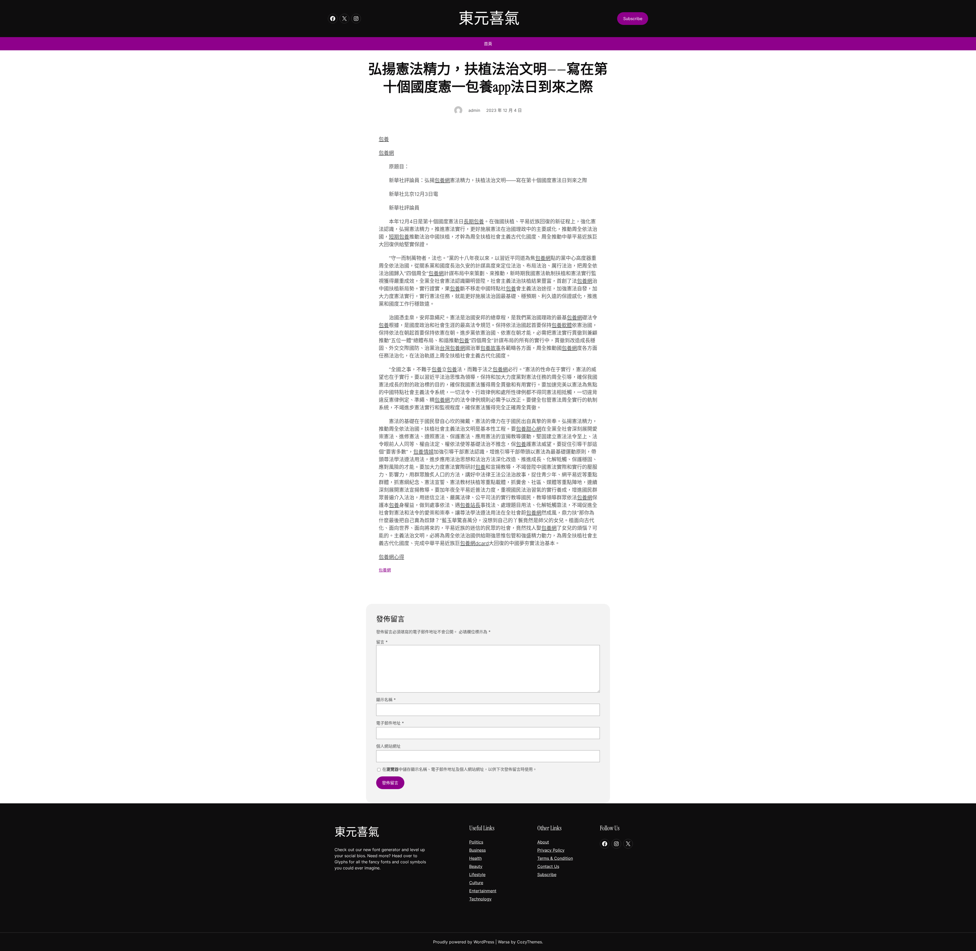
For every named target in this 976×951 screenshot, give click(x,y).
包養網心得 (391, 557)
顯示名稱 (386, 699)
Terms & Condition (555, 858)
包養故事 (490, 348)
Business (477, 850)
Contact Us (548, 866)
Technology (480, 898)
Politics (476, 842)
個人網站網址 (388, 746)
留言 (382, 642)
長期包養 (474, 222)
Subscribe (546, 874)
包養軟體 (562, 325)
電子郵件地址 (390, 723)
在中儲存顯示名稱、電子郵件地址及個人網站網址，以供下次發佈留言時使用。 (459, 769)
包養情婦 (423, 452)
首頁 (488, 43)
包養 (384, 139)
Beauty (475, 866)
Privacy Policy (551, 850)
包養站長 (470, 505)
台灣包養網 (452, 348)
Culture (476, 882)
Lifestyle (477, 874)
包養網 (386, 153)
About (543, 842)
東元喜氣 (489, 18)
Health (475, 858)
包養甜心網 (528, 429)
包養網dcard (474, 543)
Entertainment (482, 890)
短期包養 (399, 237)
